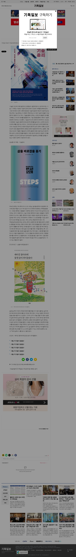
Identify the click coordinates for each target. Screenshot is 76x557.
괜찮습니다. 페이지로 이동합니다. (28, 45)
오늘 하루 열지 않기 (51, 49)
